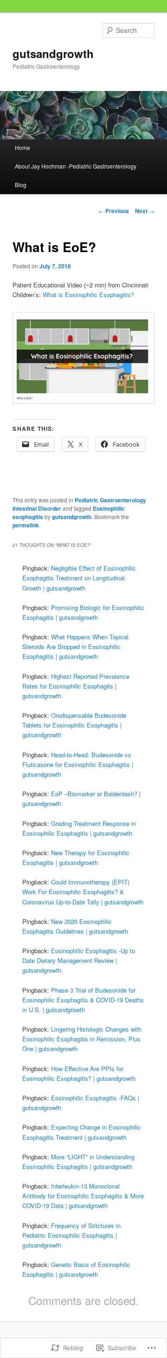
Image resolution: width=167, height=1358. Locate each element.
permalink (26, 525)
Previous (113, 211)
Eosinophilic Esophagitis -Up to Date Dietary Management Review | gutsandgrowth (78, 960)
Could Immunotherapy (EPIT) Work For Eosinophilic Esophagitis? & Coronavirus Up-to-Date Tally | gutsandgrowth (82, 891)
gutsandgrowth (53, 53)
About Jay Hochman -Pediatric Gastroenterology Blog (75, 175)
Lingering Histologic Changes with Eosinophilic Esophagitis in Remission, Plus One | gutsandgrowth (81, 1039)
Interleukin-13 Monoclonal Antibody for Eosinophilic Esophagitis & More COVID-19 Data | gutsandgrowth (83, 1196)
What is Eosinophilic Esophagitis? (88, 294)
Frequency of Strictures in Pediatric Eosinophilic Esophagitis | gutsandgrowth (71, 1235)
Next (144, 211)
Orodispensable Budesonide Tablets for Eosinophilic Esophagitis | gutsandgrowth (74, 725)
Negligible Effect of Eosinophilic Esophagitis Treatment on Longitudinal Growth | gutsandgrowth (79, 578)
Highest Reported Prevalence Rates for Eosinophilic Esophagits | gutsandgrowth (75, 686)
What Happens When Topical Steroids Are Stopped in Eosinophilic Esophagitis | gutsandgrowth (75, 646)
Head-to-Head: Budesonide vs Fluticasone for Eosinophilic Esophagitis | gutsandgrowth (77, 764)
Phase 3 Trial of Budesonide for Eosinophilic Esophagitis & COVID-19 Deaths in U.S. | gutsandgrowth (83, 1000)
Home (22, 147)
